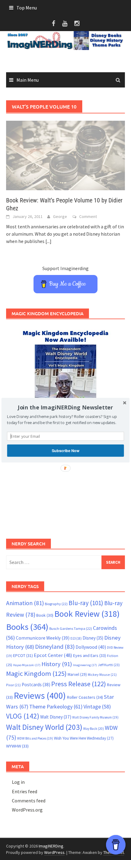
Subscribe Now (65, 450)
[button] (65, 407)
